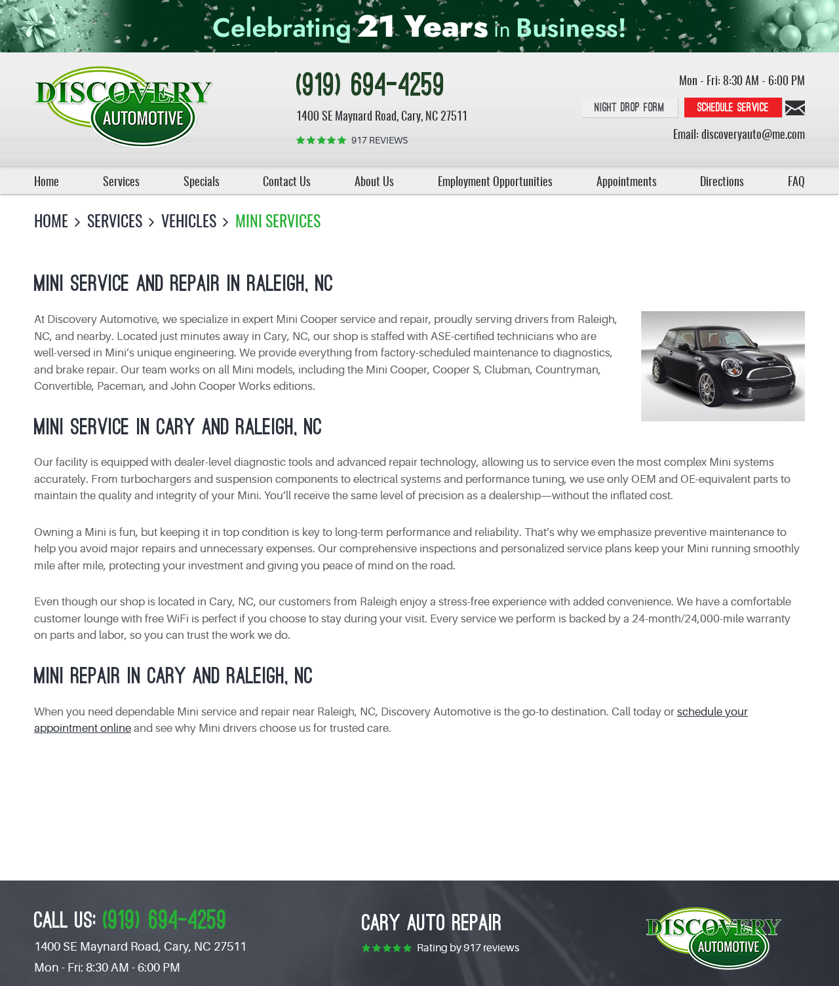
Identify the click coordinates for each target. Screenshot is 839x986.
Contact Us (287, 183)
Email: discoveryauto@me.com (739, 136)
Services (121, 183)
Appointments (626, 183)
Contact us (795, 108)
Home (46, 183)
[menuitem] (46, 180)
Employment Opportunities (495, 183)
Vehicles (188, 223)
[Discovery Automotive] (124, 108)
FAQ (796, 183)
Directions (722, 183)
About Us (374, 183)
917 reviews (379, 140)
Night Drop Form (630, 108)
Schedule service (733, 108)
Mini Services (278, 223)
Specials (202, 183)
